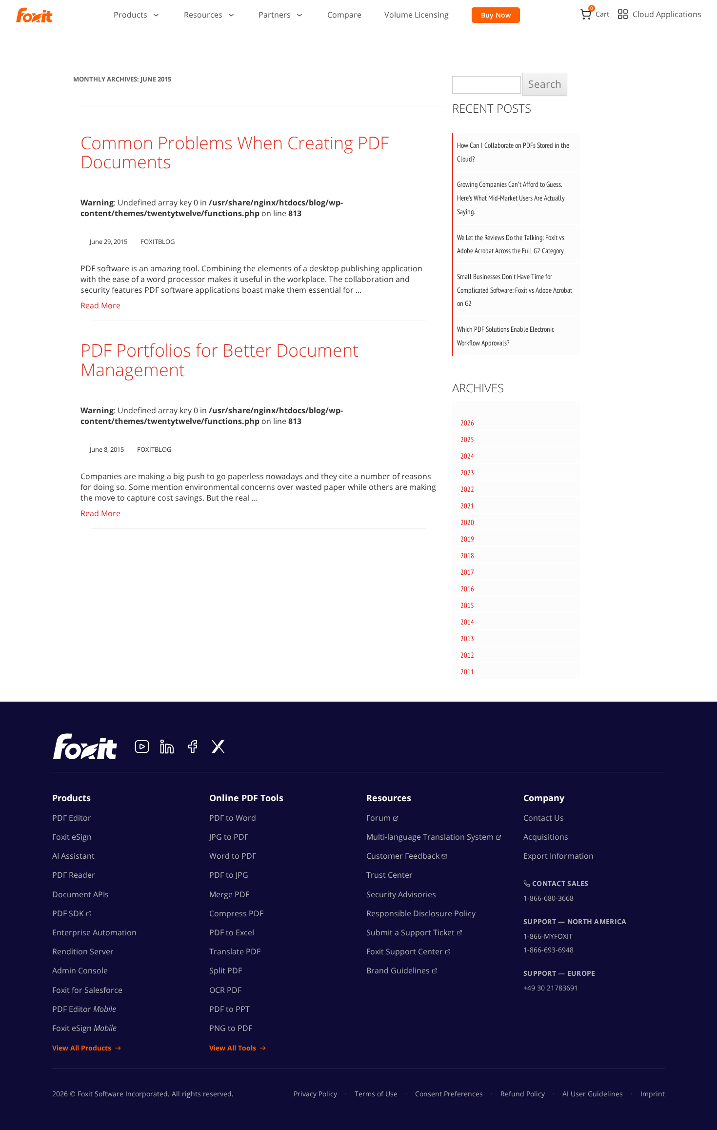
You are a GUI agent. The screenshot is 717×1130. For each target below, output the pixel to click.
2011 (467, 671)
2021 (467, 505)
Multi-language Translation (430, 836)
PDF (68, 913)
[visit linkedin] (167, 746)
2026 (467, 422)
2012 (467, 655)
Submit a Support (410, 932)
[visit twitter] (218, 746)
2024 (467, 456)
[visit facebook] (192, 746)
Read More (100, 305)
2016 (467, 588)
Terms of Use (376, 1093)
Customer (402, 855)
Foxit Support (404, 951)
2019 (467, 539)
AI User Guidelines (592, 1093)
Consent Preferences (449, 1093)
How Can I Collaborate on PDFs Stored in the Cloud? (513, 152)
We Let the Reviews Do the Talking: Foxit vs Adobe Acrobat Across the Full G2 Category (510, 244)
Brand (398, 970)
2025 (467, 439)
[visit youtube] (142, 746)
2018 (467, 555)
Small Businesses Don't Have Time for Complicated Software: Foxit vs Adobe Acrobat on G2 (514, 290)
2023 (467, 472)
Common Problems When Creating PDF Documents (234, 152)
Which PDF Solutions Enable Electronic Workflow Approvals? (505, 335)
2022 (467, 489)
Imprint (652, 1093)
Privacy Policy (315, 1093)
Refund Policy (522, 1093)
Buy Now (496, 15)
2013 (467, 638)
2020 (467, 522)
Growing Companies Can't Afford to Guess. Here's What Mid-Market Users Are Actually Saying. (511, 198)
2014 (467, 621)
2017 (467, 572)
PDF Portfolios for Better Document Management (219, 360)
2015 (467, 605)
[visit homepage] (34, 15)
